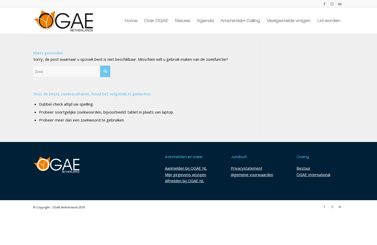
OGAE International (313, 174)
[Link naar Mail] (340, 4)
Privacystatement (246, 168)
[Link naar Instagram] (332, 4)
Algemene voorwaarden (252, 174)
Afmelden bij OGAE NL (184, 180)
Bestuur (303, 168)
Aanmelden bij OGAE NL (186, 168)
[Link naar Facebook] (324, 4)
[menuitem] (131, 21)
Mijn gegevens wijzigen (185, 174)
